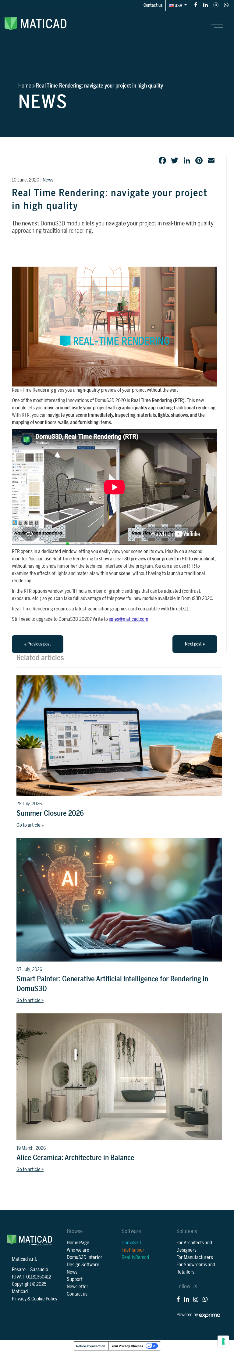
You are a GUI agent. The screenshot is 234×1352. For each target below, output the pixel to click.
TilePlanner (133, 1250)
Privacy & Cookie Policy (34, 1299)
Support (75, 1279)
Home (24, 85)
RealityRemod (135, 1257)
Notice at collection (90, 1346)
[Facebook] (195, 4)
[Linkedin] (205, 4)
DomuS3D (131, 1242)
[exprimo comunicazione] (209, 1314)
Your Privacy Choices (127, 1346)
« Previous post (37, 644)
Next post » (195, 644)
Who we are (78, 1250)
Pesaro (19, 1269)
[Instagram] (216, 4)
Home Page (78, 1242)
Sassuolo (39, 1269)
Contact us (153, 5)
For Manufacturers (194, 1257)
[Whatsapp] (226, 4)
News (48, 180)
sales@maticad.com (128, 619)
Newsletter (77, 1286)
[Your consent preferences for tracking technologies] (223, 1341)
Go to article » (30, 825)
